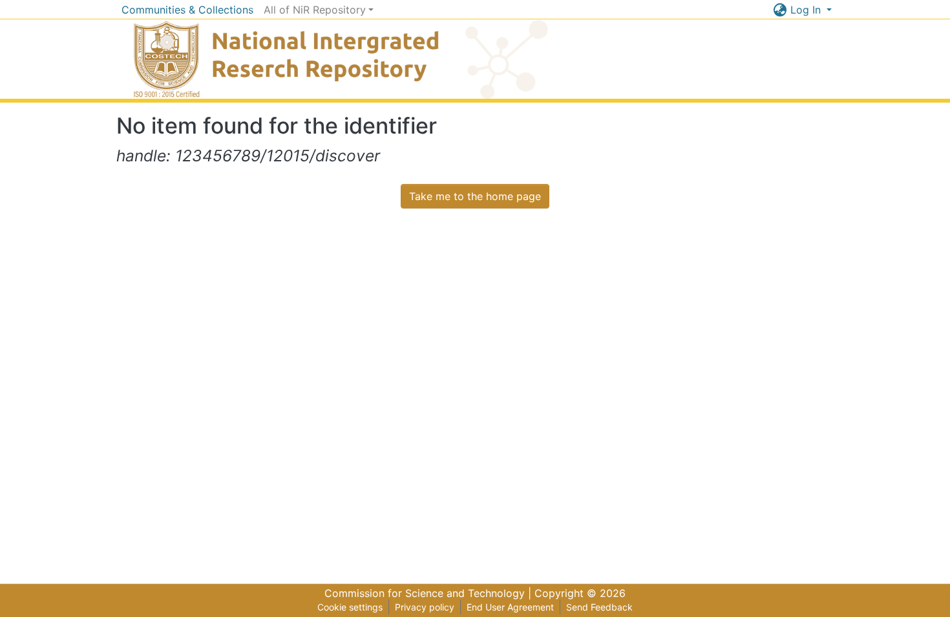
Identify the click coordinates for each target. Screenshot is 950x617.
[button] (780, 9)
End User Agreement (510, 607)
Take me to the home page (475, 196)
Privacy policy (424, 607)
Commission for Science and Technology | (429, 593)
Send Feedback (599, 607)
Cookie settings (350, 607)
